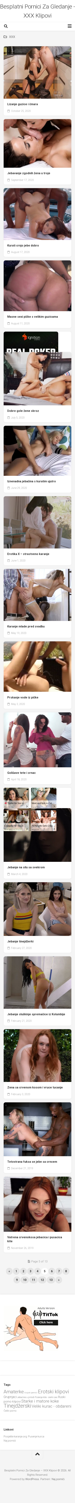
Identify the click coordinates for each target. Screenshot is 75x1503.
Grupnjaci (10, 1397)
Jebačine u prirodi (25, 1397)
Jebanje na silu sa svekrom (26, 867)
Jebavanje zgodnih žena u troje (28, 173)
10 (24, 1280)
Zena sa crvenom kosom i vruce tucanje (35, 1087)
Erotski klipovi (53, 1392)
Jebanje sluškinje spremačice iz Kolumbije (36, 1014)
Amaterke (14, 1391)
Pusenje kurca (36, 1436)
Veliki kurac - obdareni (51, 1406)
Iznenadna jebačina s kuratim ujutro (31, 481)
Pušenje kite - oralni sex (46, 1397)
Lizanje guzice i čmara (22, 104)
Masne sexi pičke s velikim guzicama (32, 316)
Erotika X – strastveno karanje (28, 554)
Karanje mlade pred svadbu (26, 626)
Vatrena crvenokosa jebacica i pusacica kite (34, 1239)
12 (42, 1280)
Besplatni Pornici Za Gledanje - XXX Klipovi (37, 11)
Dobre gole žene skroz (23, 411)
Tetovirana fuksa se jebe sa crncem (32, 1161)
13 (51, 1280)
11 (33, 1280)
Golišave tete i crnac (21, 773)
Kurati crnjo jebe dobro (23, 245)
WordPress (32, 1479)
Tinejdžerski (17, 1406)
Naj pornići (10, 1440)
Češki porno (10, 1410)
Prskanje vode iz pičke (22, 697)
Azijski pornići (30, 1392)
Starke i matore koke (40, 1401)
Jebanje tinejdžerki (20, 941)
